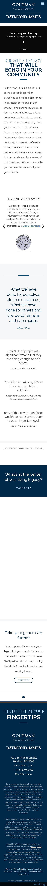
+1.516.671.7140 (24, 765)
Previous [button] (4, 226)
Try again (24, 49)
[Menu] (41, 3)
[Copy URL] (23, 42)
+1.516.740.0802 (24, 769)
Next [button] (43, 226)
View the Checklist (23, 255)
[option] (23, 226)
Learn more (23, 551)
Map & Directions (23, 774)
